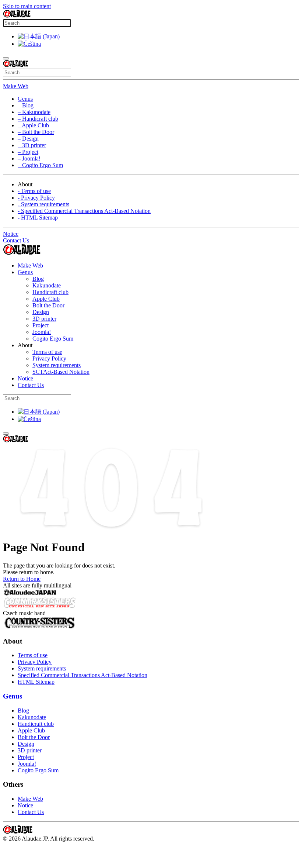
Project (40, 325)
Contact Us (16, 240)
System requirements (56, 365)
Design (40, 312)
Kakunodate (46, 285)
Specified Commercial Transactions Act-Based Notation (82, 675)
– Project (28, 152)
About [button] (25, 345)
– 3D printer (32, 145)
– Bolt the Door (36, 132)
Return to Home (22, 579)
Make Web (15, 86)
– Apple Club (33, 125)
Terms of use (47, 352)
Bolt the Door (48, 305)
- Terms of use (34, 191)
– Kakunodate (34, 112)
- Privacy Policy (36, 197)
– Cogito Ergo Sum (40, 165)
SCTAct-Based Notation (60, 372)
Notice (10, 234)
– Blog (26, 105)
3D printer (44, 318)
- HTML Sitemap (38, 217)
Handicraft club (50, 292)
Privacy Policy (49, 358)
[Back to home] (17, 16)
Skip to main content (27, 6)
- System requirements (43, 204)
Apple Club (46, 299)
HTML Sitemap (36, 682)
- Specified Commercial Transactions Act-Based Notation (84, 211)
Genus (25, 99)
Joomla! (41, 332)
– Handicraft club (38, 118)
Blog (38, 279)
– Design (28, 138)
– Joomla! (29, 158)
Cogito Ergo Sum (52, 338)
